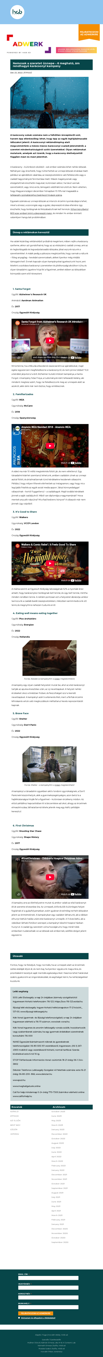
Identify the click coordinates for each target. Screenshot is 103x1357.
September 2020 (60, 1242)
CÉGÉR (13, 1129)
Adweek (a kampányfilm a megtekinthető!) (53, 679)
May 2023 (56, 1120)
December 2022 (60, 1134)
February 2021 (58, 1220)
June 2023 (57, 1116)
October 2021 (58, 1184)
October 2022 (58, 1138)
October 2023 (58, 1111)
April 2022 (56, 1156)
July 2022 (56, 1147)
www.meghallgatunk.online (26, 1086)
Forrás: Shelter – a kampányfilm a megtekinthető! (49, 785)
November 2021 (59, 1179)
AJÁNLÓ (14, 1111)
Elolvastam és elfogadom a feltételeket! (38, 1318)
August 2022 (58, 1143)
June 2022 (57, 1152)
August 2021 (58, 1193)
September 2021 (60, 1188)
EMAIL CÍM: (24, 1274)
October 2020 (58, 1238)
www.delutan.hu (44, 1074)
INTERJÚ (14, 1134)
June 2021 (56, 1202)
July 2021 (56, 1197)
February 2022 (59, 1166)
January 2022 (58, 1170)
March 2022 (57, 1161)
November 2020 (60, 1233)
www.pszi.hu (19, 1080)
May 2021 (56, 1206)
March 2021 (57, 1215)
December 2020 (60, 1229)
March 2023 (57, 1125)
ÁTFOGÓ (28, 73)
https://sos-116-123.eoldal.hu (69, 1001)
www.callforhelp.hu (22, 1096)
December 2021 (59, 1174)
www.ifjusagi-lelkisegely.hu (33, 1011)
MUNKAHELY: (24, 1303)
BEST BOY (15, 1125)
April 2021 (56, 1211)
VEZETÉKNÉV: (25, 1284)
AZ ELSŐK (15, 1120)
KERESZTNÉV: (25, 1294)
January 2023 (58, 1129)
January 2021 (58, 1224)
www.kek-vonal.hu (60, 1022)
